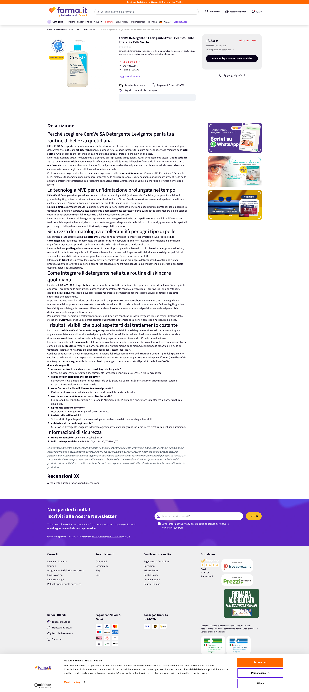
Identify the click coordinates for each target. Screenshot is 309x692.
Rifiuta (260, 683)
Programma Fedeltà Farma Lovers (65, 570)
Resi (98, 575)
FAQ (98, 570)
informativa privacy (179, 524)
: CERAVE (135, 69)
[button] (55, 22)
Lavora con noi (55, 575)
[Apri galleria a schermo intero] (77, 64)
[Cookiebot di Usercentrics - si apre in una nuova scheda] (43, 685)
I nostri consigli (55, 579)
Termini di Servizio (114, 536)
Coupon (51, 566)
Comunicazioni (152, 579)
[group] (125, 47)
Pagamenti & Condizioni (156, 561)
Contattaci (101, 561)
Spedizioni (149, 566)
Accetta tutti (260, 662)
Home (49, 29)
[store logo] (67, 12)
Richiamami (102, 566)
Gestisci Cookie (152, 584)
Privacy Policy (99, 536)
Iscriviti (254, 516)
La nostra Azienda (57, 561)
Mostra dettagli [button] (72, 682)
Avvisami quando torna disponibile (232, 58)
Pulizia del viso (90, 29)
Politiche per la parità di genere (64, 584)
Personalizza (258, 673)
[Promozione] (235, 138)
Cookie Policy (151, 575)
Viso (78, 29)
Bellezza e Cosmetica (64, 29)
